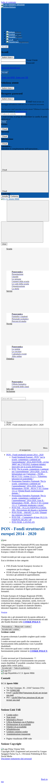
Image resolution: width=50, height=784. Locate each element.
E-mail (29, 101)
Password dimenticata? (10, 68)
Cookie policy (12, 715)
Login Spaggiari (21, 112)
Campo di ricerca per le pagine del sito (17, 396)
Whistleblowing (13, 729)
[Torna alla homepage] (25, 199)
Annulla (5, 196)
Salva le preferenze (21, 668)
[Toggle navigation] (22, 232)
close (4, 244)
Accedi (4, 47)
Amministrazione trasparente (18, 734)
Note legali (11, 717)
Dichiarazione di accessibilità (18, 724)
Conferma (14, 196)
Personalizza (7, 627)
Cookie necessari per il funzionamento (17, 658)
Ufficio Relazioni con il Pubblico (20, 722)
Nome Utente (32, 60)
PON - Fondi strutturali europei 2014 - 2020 (24, 455)
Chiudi (4, 129)
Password (30, 63)
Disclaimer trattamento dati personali (16, 759)
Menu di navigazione (33, 449)
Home (9, 422)
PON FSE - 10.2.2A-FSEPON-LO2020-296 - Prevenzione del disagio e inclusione (29, 509)
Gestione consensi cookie (17, 732)
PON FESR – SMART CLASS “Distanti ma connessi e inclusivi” (29, 513)
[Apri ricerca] (28, 210)
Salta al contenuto (8, 2)
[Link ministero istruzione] (13, 4)
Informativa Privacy (14, 719)
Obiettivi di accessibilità (16, 727)
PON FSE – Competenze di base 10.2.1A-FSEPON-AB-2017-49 (30, 518)
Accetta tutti (10, 629)
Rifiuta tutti (23, 627)
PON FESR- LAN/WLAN (23, 522)
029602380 (15, 690)
